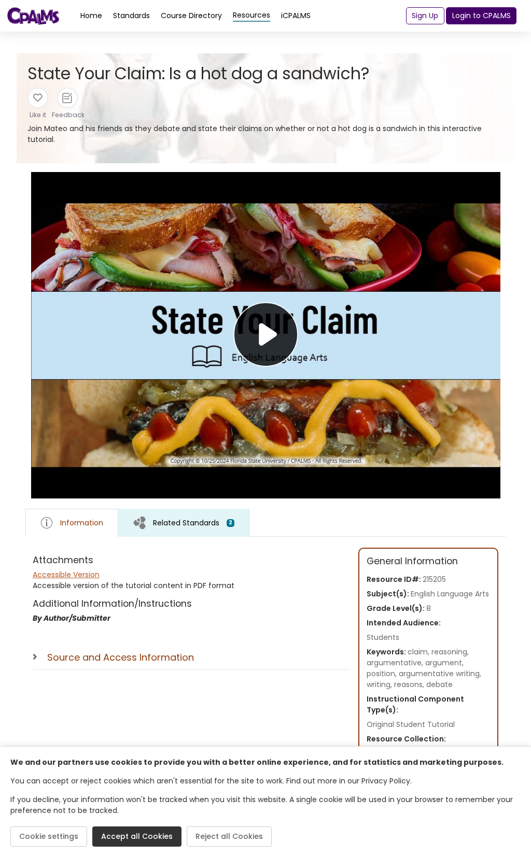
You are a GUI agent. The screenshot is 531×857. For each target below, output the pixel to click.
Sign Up (425, 15)
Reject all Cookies (229, 836)
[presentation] (183, 522)
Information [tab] (81, 523)
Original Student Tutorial (411, 724)
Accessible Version (66, 574)
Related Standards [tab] (192, 523)
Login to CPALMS (481, 15)
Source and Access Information (120, 657)
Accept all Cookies (137, 836)
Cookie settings (48, 836)
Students (383, 637)
